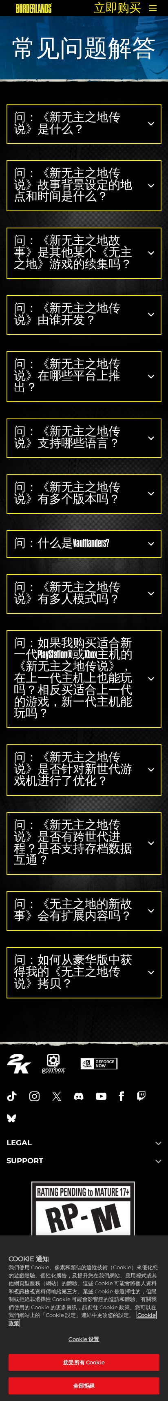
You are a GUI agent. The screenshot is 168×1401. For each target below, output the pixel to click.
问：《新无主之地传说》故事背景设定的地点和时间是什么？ (73, 185)
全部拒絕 (84, 1385)
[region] (84, 1318)
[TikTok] (12, 1096)
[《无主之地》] (34, 8)
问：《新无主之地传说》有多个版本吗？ (67, 493)
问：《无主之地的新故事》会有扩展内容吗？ (73, 910)
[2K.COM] (19, 1063)
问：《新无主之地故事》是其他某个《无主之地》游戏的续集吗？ (73, 252)
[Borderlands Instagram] (34, 1096)
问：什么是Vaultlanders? (61, 543)
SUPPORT (25, 1160)
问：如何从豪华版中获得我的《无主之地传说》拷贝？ (73, 971)
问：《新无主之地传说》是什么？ (67, 123)
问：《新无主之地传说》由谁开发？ (67, 314)
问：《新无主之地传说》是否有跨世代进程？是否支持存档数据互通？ (73, 842)
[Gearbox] (54, 1063)
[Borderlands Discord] (79, 1096)
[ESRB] (84, 1235)
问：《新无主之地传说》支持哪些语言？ (67, 437)
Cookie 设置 (84, 1339)
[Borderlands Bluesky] (11, 1118)
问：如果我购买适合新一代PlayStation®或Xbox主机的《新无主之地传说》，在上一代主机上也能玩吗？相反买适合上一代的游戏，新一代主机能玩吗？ (73, 678)
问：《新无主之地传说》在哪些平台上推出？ (67, 376)
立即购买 (117, 8)
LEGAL (19, 1142)
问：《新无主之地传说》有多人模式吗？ (67, 593)
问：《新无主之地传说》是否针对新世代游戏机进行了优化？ (73, 769)
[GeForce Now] (99, 1063)
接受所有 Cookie (83, 1362)
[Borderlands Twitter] (57, 1096)
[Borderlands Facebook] (121, 1096)
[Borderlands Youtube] (101, 1096)
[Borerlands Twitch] (141, 1096)
